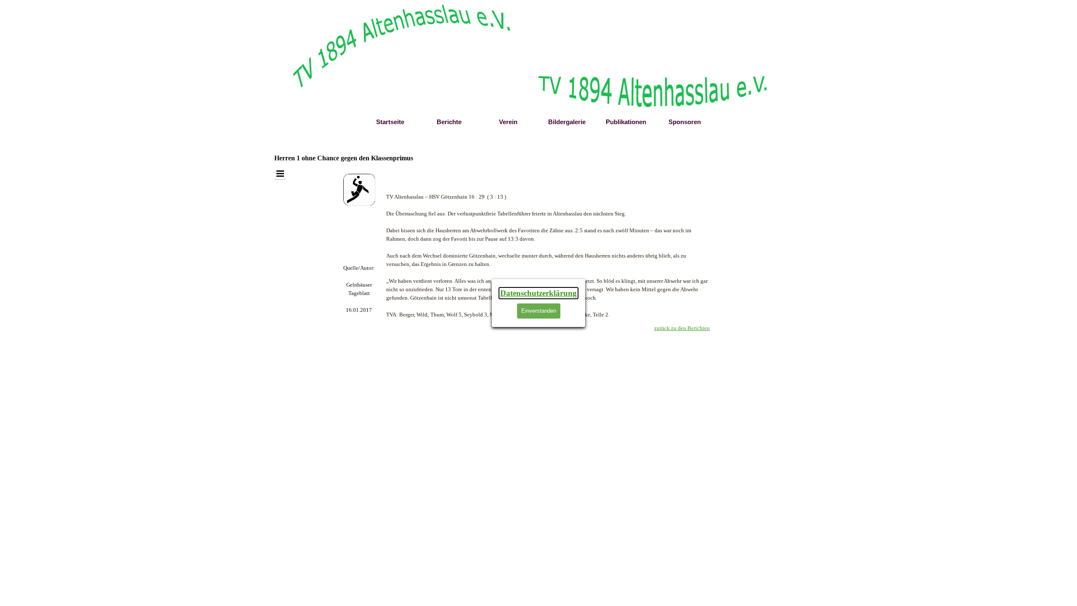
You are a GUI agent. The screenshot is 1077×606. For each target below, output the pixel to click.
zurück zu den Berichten (682, 328)
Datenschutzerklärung (538, 293)
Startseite (390, 122)
